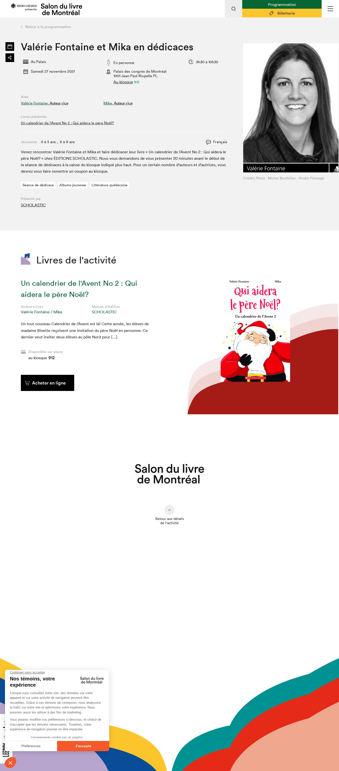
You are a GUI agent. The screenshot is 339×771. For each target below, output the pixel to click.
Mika (57, 311)
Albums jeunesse (72, 185)
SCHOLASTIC (33, 204)
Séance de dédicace (38, 185)
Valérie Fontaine (35, 311)
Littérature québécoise (110, 185)
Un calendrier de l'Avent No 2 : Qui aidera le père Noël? (67, 123)
